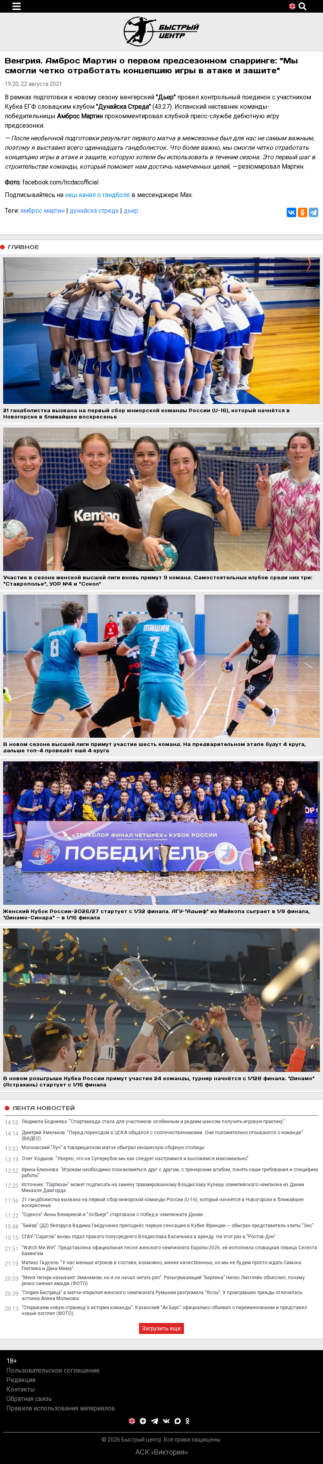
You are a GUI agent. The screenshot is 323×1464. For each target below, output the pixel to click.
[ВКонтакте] (291, 212)
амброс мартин (42, 210)
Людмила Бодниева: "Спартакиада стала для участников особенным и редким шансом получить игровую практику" (153, 1121)
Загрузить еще (161, 1328)
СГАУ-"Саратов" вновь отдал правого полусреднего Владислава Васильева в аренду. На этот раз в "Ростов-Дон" (149, 1236)
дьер (131, 210)
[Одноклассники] (302, 212)
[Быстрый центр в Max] (177, 1421)
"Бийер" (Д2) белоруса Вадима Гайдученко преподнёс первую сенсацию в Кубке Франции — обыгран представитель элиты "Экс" (168, 1225)
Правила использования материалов (60, 1408)
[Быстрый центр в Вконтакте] (166, 1421)
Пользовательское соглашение (53, 1370)
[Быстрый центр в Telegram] (154, 1421)
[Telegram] (313, 212)
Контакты (20, 1389)
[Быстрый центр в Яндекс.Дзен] (143, 1421)
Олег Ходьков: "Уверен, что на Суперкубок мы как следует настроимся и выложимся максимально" (135, 1158)
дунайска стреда (94, 210)
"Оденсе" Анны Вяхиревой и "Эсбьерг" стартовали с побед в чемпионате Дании (112, 1214)
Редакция (20, 1380)
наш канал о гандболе (97, 195)
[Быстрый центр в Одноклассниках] (187, 1421)
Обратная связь (29, 1399)
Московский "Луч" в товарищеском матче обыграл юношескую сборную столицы (113, 1147)
